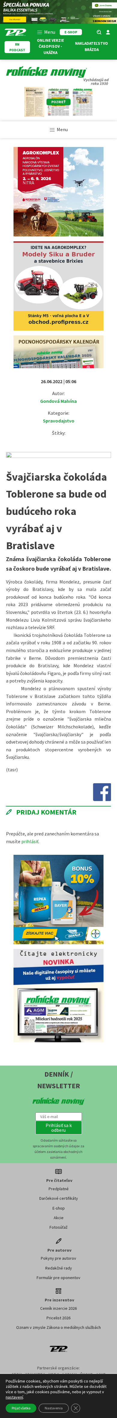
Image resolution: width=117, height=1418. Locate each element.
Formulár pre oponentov (58, 1277)
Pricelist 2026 (58, 1318)
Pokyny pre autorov (58, 1258)
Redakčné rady (58, 1268)
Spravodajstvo (58, 421)
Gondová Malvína (58, 401)
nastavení (14, 1397)
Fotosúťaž (59, 1227)
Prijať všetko (21, 1408)
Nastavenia (54, 1408)
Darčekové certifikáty (58, 1198)
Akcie (59, 1217)
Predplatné (59, 1188)
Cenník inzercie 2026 (58, 1308)
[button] (58, 1127)
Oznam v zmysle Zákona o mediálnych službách (58, 1327)
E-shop (58, 1208)
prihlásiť (29, 841)
